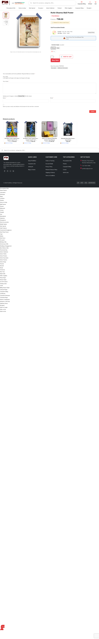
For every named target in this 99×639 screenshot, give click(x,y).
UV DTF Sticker (4, 281)
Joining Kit (30, 166)
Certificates (2, 293)
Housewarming (3, 250)
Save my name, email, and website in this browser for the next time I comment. (21, 106)
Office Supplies (68, 8)
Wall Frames (3, 204)
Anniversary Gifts (4, 244)
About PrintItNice (32, 160)
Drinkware (2, 194)
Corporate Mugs (4, 297)
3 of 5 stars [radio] (16, 78)
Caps (1, 234)
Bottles (1, 236)
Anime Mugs (3, 261)
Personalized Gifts (11, 8)
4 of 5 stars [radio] (21, 78)
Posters (65, 163)
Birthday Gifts (3, 242)
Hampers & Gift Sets (5, 301)
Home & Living (22, 8)
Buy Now (55, 60)
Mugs (1, 196)
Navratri (2, 265)
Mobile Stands (3, 224)
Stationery (2, 218)
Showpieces (3, 220)
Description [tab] (53, 68)
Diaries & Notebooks (5, 299)
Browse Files (81, 37)
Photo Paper (3, 277)
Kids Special (32, 8)
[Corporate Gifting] (81, 2)
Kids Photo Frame (4, 232)
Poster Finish (55, 45)
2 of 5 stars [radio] (10, 78)
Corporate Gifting (82, 3)
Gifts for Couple (3, 307)
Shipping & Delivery (50, 172)
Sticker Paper (3, 279)
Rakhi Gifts (2, 273)
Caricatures (3, 192)
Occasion (40, 8)
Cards (1, 285)
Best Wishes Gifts (4, 248)
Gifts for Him (3, 311)
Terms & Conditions (50, 175)
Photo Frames (3, 190)
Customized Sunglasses (6, 230)
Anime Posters (3, 256)
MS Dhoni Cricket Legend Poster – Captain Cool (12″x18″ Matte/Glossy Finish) (12, 140)
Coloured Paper (3, 289)
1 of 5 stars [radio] (5, 78)
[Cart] (95, 2)
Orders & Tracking (50, 160)
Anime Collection (50, 8)
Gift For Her (66, 172)
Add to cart (67, 56)
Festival (59, 8)
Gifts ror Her (3, 309)
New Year (2, 271)
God (1, 214)
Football (2, 212)
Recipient (89, 8)
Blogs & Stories (31, 169)
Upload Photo (91, 32)
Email (52, 98)
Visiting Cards (3, 283)
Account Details (49, 163)
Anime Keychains (4, 257)
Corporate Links (32, 163)
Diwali (1, 267)
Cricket (64, 169)
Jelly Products (3, 228)
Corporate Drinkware (5, 295)
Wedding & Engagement (5, 246)
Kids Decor (2, 238)
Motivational (3, 216)
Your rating (5, 76)
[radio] (53, 48)
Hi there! (90, 3)
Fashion (2, 200)
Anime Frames (3, 259)
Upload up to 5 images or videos (10, 96)
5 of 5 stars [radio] (27, 78)
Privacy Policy (49, 166)
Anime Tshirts (3, 253)
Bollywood (2, 208)
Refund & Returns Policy (51, 169)
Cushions (2, 198)
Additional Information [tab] (63, 68)
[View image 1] (6, 15)
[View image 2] (6, 22)
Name (4, 98)
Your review (6, 81)
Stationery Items (4, 303)
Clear (54, 51)
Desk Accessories (4, 222)
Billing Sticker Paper (4, 287)
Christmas (2, 269)
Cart (96, 3)
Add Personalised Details (58, 27)
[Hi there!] (90, 2)
